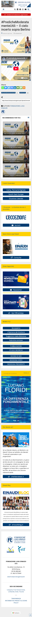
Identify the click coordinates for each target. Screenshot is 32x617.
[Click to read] (16, 128)
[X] (15, 9)
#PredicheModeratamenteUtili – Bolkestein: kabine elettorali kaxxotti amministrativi (15, 159)
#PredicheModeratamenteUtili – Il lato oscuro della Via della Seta (15, 132)
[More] (24, 87)
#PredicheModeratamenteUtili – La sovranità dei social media (16, 146)
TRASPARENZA (16, 598)
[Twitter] (8, 87)
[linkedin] (17, 9)
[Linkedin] (15, 87)
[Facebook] (11, 87)
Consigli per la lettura (10, 373)
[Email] (18, 87)
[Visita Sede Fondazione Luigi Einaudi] (16, 6)
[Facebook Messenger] (5, 87)
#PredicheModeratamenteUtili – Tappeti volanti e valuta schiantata (15, 174)
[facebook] (20, 9)
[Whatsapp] (2, 87)
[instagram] (23, 9)
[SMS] (21, 87)
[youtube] (25, 9)
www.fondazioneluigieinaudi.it (16, 577)
